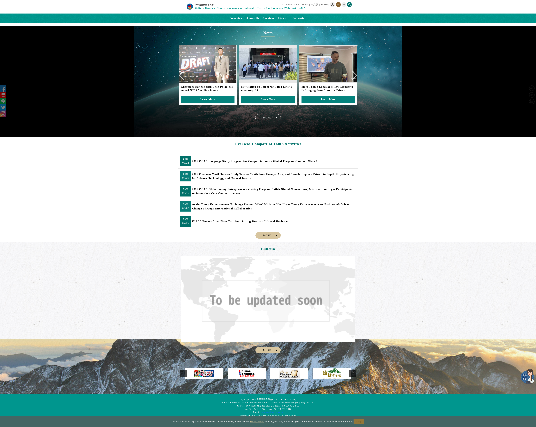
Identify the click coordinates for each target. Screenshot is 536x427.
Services (268, 18)
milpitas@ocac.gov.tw (272, 412)
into (2, 1)
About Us (252, 18)
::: (283, 4)
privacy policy (257, 421)
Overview (236, 18)
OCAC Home (301, 4)
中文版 (314, 4)
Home (289, 4)
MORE (267, 117)
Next (353, 77)
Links (282, 18)
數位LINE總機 (528, 376)
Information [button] (298, 18)
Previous (185, 77)
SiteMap (325, 4)
